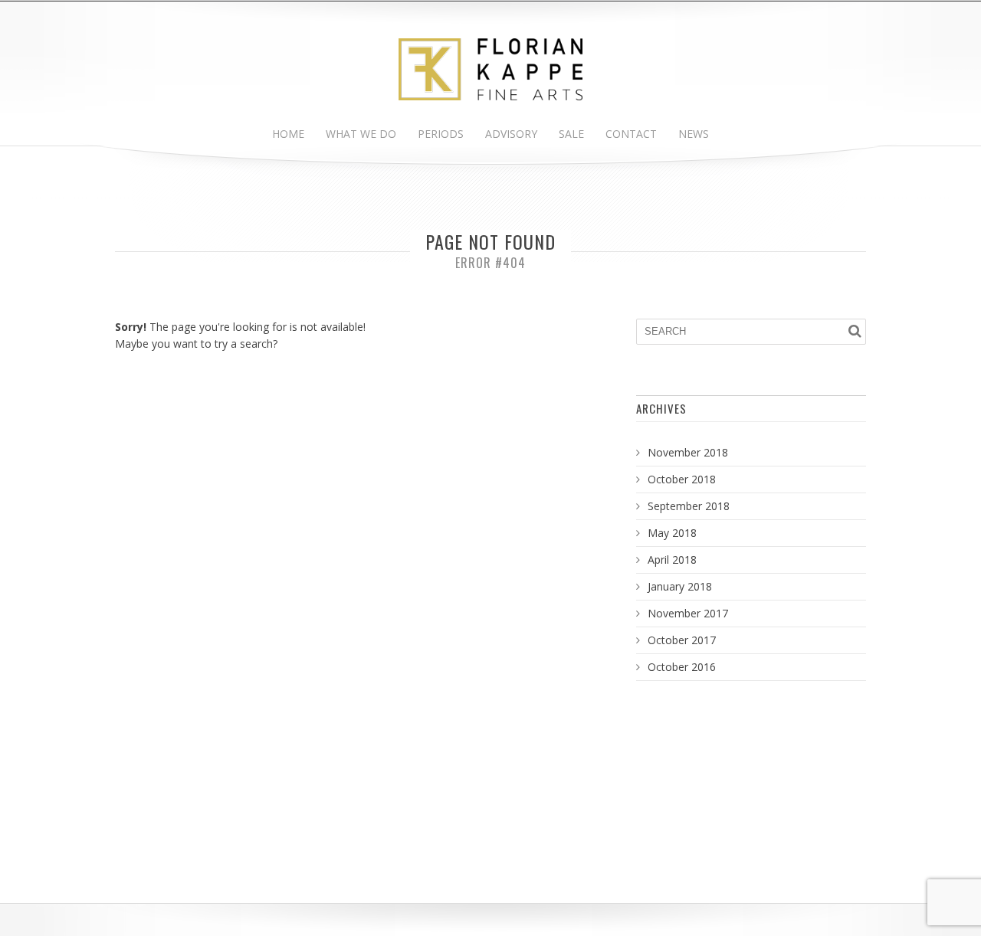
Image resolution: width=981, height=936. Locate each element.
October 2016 (682, 666)
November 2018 (688, 452)
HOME (288, 133)
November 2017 (688, 613)
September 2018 (689, 506)
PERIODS (441, 133)
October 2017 (682, 640)
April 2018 (672, 559)
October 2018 (682, 479)
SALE (571, 133)
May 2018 (672, 532)
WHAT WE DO (361, 133)
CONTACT (631, 133)
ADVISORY (511, 133)
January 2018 (680, 586)
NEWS (693, 133)
